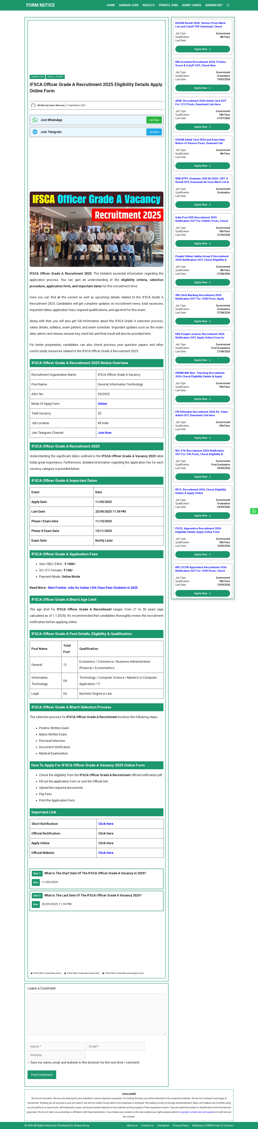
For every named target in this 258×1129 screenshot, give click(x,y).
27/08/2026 (223, 273)
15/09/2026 (223, 584)
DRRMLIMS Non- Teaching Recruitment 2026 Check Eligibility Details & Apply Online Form (199, 376)
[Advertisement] (96, 45)
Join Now (154, 120)
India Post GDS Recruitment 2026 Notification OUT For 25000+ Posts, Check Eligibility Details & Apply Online (201, 221)
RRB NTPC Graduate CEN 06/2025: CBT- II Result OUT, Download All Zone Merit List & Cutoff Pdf (202, 182)
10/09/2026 (223, 545)
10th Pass (224, 114)
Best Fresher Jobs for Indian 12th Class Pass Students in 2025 (93, 587)
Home (111, 5)
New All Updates (55, 77)
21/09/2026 (223, 234)
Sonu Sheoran (57, 105)
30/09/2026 (223, 468)
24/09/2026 (223, 507)
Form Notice (40, 5)
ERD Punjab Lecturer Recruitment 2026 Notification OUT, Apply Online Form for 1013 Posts (199, 337)
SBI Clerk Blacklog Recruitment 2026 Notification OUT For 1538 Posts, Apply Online (199, 299)
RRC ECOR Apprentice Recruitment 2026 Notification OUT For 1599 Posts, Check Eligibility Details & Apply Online (201, 571)
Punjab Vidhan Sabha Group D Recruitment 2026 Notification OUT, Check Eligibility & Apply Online (202, 260)
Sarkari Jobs (128, 5)
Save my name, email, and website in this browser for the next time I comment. (85, 1062)
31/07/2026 (223, 118)
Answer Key (214, 5)
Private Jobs (168, 5)
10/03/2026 (223, 79)
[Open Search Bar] (228, 5)
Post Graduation (220, 348)
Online (102, 403)
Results (149, 5)
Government (223, 33)
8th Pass (225, 37)
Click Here (105, 824)
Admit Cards (191, 5)
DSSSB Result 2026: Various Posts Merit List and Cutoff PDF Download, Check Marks (200, 26)
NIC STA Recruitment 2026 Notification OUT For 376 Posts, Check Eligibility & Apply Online (199, 454)
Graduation (223, 75)
